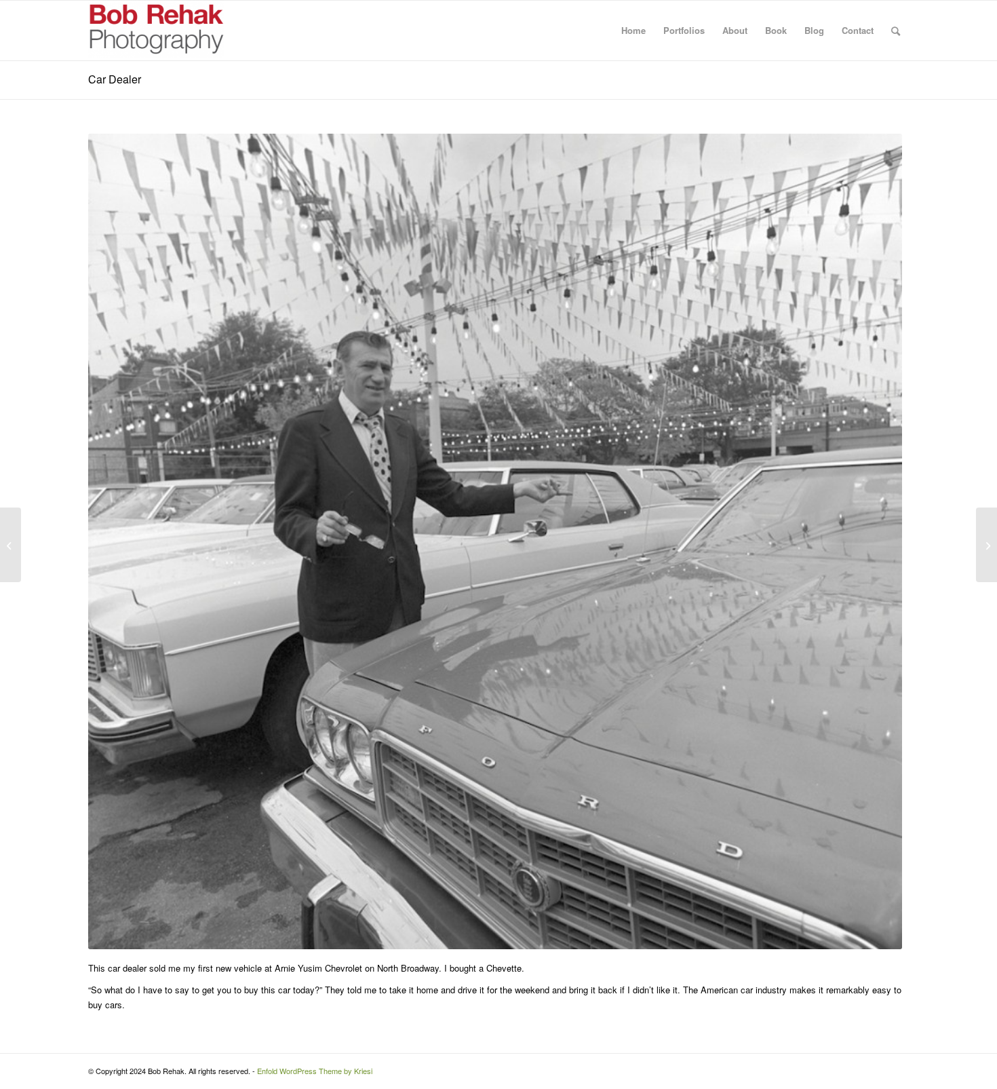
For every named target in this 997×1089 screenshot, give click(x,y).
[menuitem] (633, 30)
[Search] (895, 30)
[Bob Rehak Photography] (156, 30)
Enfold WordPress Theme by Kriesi (314, 1070)
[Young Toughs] (10, 545)
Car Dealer (114, 79)
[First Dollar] (986, 545)
